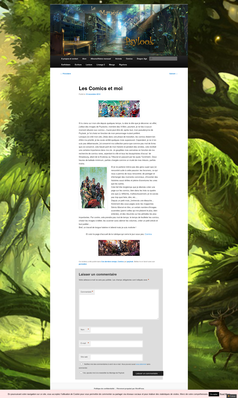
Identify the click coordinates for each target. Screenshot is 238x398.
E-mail (85, 343)
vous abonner (141, 364)
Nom (85, 329)
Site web (84, 356)
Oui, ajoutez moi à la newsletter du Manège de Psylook (103, 373)
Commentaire (87, 292)
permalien (83, 264)
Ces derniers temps (109, 261)
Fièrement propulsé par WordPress (130, 388)
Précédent (66, 73)
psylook (130, 261)
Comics (148, 234)
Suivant (173, 73)
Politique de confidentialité (104, 388)
